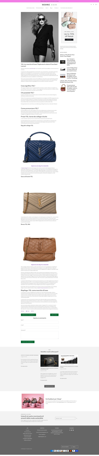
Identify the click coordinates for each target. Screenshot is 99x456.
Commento (23, 330)
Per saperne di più (24, 366)
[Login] (93, 4)
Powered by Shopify (29, 448)
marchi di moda (32, 68)
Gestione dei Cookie (27, 435)
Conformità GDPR (27, 436)
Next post (54, 314)
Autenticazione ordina (30, 7)
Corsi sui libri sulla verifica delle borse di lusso (49, 1)
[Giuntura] (76, 418)
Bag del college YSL (25, 167)
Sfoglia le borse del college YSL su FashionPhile (39, 165)
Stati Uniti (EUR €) (65, 446)
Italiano (74, 446)
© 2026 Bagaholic (23, 448)
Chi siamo (27, 430)
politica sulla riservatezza (27, 433)
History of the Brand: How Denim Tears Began (29, 355)
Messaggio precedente (28, 314)
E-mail (22, 325)
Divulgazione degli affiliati (27, 438)
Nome (22, 319)
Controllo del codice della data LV (66, 7)
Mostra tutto (49, 386)
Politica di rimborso (27, 440)
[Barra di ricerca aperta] (91, 4)
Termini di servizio (27, 431)
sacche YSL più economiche (43, 287)
